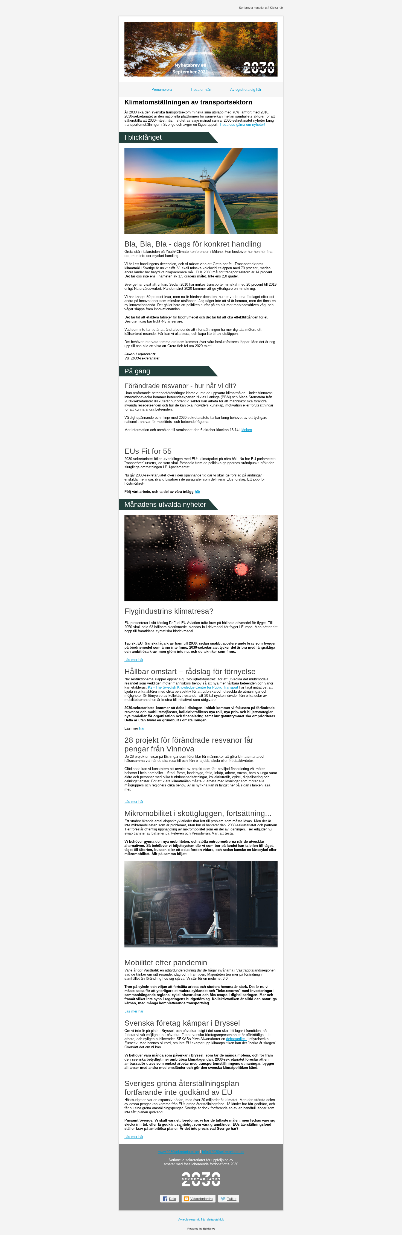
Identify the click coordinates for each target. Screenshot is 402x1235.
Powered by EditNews (201, 1228)
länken (246, 430)
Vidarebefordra (201, 1199)
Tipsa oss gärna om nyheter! (242, 124)
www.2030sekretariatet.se (178, 1152)
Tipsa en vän (201, 89)
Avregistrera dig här (245, 89)
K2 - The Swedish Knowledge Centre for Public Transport (193, 687)
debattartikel (236, 1039)
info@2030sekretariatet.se (223, 1152)
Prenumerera (162, 89)
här (197, 492)
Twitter (232, 1199)
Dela (172, 1199)
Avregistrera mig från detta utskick (201, 1219)
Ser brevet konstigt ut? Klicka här (261, 7)
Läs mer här (133, 660)
